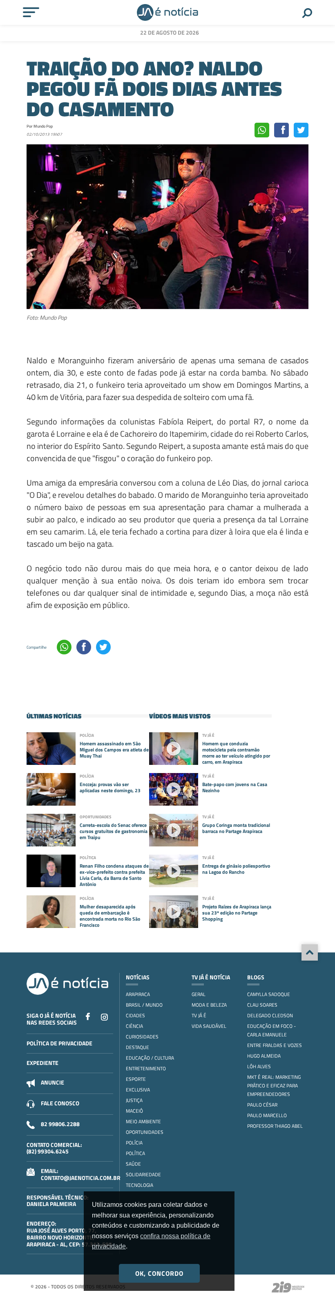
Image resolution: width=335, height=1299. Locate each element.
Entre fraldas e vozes (274, 1045)
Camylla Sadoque (268, 994)
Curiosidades (142, 1037)
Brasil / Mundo (144, 1005)
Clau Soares (262, 1005)
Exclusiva (138, 1090)
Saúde (133, 1164)
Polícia (134, 1143)
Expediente (42, 1062)
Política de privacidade (59, 1043)
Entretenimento (146, 1068)
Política (135, 1153)
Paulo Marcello (267, 1115)
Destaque (137, 1047)
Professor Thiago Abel (275, 1126)
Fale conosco (60, 1103)
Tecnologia (139, 1185)
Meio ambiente (143, 1121)
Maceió (134, 1111)
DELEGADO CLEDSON (270, 1015)
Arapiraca (138, 994)
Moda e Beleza (209, 1005)
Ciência (134, 1026)
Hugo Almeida (264, 1056)
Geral (198, 994)
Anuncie (52, 1082)
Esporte (136, 1079)
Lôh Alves (259, 1066)
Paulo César (262, 1105)
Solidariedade (143, 1174)
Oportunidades (144, 1132)
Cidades (135, 1015)
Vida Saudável (209, 1026)
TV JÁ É (199, 1015)
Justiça (134, 1100)
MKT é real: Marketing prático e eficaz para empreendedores (274, 1085)
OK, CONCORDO (159, 1273)
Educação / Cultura (150, 1058)
